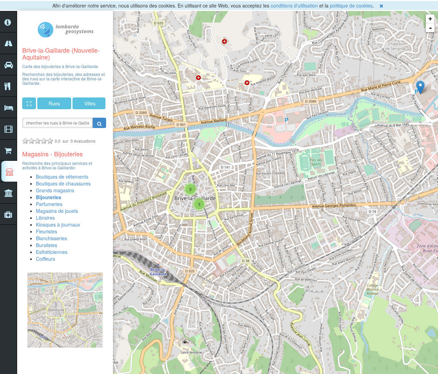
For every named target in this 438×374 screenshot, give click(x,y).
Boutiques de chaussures (63, 183)
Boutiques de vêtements (62, 176)
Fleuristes (46, 231)
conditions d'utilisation (294, 5)
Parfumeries (49, 204)
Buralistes (46, 245)
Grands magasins (55, 190)
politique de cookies (351, 5)
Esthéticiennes (51, 251)
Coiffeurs (45, 258)
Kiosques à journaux (58, 224)
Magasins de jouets (57, 210)
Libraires (45, 217)
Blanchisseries (51, 238)
